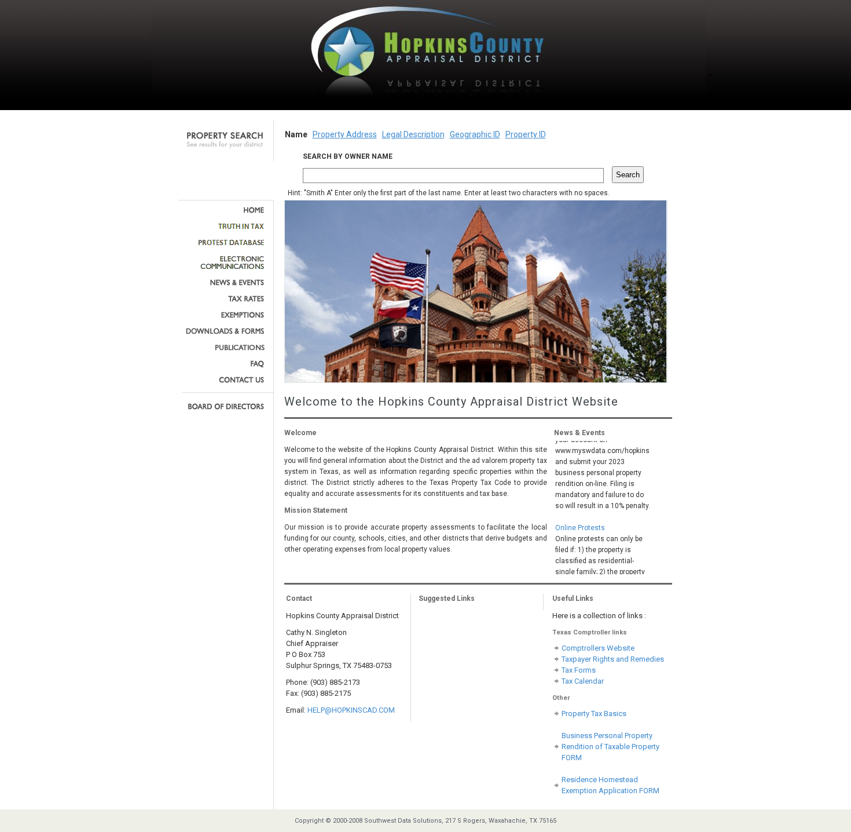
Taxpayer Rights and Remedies (613, 659)
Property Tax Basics (594, 713)
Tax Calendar (583, 681)
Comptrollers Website (598, 648)
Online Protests (580, 521)
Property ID (525, 134)
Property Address (345, 134)
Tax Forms (579, 670)
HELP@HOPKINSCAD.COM (351, 710)
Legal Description (413, 134)
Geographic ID (475, 134)
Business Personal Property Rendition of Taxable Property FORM (610, 746)
